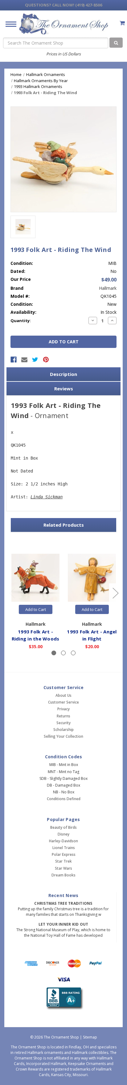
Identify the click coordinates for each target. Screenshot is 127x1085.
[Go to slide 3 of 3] (12, 593)
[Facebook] (13, 359)
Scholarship (63, 729)
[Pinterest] (46, 359)
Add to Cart (35, 609)
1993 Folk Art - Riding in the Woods (35, 635)
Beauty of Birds (63, 827)
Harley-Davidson (63, 841)
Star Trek (63, 861)
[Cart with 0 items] (122, 23)
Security (63, 722)
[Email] (24, 359)
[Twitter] (35, 359)
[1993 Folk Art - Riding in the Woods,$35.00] (35, 578)
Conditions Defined (63, 798)
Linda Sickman (47, 496)
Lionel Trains (63, 847)
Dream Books (63, 875)
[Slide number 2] (63, 653)
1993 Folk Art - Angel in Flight (92, 635)
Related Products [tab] (63, 525)
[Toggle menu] (8, 23)
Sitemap (90, 1037)
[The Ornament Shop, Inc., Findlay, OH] (64, 999)
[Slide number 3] (73, 653)
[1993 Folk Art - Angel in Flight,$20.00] (92, 578)
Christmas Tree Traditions (63, 903)
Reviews (63, 388)
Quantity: (20, 320)
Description (63, 374)
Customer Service (63, 702)
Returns (63, 716)
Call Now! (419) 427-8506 (63, 5)
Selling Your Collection (63, 736)
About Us (63, 695)
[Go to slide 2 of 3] (115, 593)
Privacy (63, 709)
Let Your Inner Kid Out (63, 924)
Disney (63, 834)
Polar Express (64, 854)
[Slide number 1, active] (53, 653)
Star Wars (63, 868)
